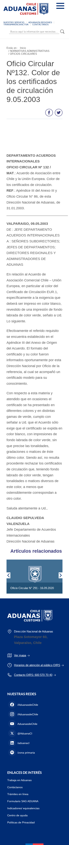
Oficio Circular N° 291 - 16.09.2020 (32, 588)
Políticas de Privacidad (21, 822)
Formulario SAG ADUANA (22, 801)
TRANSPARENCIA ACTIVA (15, 24)
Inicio (23, 47)
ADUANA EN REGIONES (40, 22)
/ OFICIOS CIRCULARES (22, 53)
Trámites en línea (17, 794)
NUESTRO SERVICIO (13, 22)
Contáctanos (15, 787)
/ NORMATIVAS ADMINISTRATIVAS (28, 51)
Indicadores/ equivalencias (23, 808)
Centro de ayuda (17, 815)
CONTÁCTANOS (40, 24)
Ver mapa (20, 655)
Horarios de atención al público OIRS (37, 665)
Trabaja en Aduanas (19, 780)
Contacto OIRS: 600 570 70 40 (33, 674)
